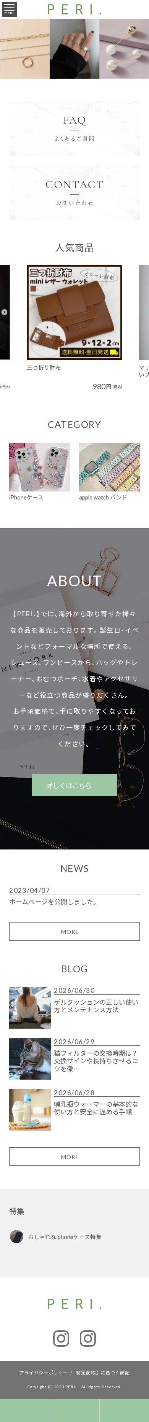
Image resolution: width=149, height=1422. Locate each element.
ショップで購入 (70, 327)
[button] (18, 314)
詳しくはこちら (69, 785)
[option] (74, 327)
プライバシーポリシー (43, 1372)
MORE (70, 931)
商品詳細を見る (70, 297)
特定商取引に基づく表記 (103, 1372)
